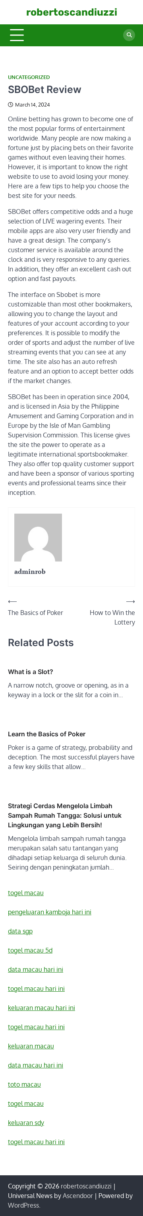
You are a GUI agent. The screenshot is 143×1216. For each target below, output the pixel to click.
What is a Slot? (30, 672)
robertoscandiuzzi (71, 12)
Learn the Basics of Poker (46, 734)
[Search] (129, 35)
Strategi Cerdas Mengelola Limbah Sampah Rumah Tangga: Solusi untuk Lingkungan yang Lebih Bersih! (65, 815)
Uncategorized (29, 77)
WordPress (23, 1205)
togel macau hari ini (36, 1142)
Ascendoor (78, 1196)
